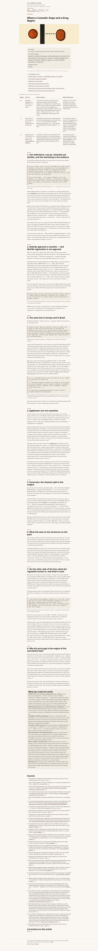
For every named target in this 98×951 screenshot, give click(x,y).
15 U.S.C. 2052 (43, 858)
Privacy (32, 943)
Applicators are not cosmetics (36, 81)
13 (36, 397)
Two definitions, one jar (34, 74)
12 (45, 355)
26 (30, 276)
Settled (30, 66)
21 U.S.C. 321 (44, 780)
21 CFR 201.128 (43, 784)
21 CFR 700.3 (66, 797)
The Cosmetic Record (34, 3)
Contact (28, 943)
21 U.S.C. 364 (55, 808)
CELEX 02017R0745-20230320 (62, 874)
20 (39, 611)
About (47, 9)
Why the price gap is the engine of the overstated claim (42, 90)
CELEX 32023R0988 (50, 843)
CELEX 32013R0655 (67, 139)
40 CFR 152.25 (58, 854)
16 (39, 467)
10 (40, 302)
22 (37, 587)
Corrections (34, 9)
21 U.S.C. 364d (45, 816)
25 (34, 635)
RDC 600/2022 (48, 870)
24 (67, 625)
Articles (28, 9)
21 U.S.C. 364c (46, 812)
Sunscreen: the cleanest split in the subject (39, 83)
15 (50, 457)
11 (31, 340)
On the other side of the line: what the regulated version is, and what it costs (46, 88)
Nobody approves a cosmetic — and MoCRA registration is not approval (46, 76)
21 (62, 618)
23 (37, 631)
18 (53, 507)
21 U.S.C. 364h (43, 925)
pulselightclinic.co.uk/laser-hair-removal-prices (39, 901)
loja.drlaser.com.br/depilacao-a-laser (49, 921)
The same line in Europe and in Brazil (37, 79)
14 (68, 433)
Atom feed (36, 943)
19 (57, 520)
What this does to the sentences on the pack (39, 86)
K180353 (68, 886)
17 (49, 439)
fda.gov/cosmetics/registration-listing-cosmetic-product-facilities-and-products (50, 821)
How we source (41, 9)
